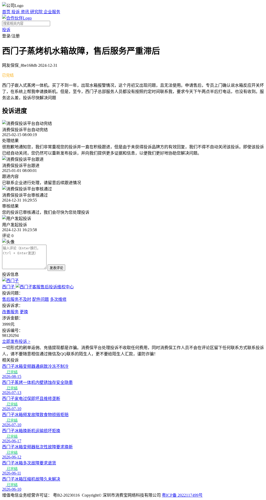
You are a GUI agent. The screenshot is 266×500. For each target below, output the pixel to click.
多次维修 (58, 299)
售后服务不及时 (16, 299)
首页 (6, 12)
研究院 (37, 12)
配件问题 (40, 299)
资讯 (25, 12)
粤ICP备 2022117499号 (182, 495)
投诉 (16, 12)
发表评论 (56, 268)
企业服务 (52, 12)
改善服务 (10, 312)
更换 (24, 312)
